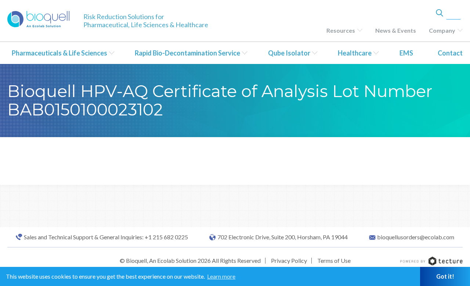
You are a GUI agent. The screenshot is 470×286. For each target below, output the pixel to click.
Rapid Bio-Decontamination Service (187, 53)
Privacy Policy (289, 260)
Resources (340, 30)
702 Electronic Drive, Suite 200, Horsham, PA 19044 (282, 237)
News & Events (395, 30)
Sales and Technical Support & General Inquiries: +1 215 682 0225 (106, 237)
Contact (450, 53)
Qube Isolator (289, 53)
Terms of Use (334, 260)
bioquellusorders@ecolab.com (415, 237)
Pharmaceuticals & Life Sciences (59, 53)
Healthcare (355, 53)
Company (442, 30)
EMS (406, 53)
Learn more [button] (221, 276)
